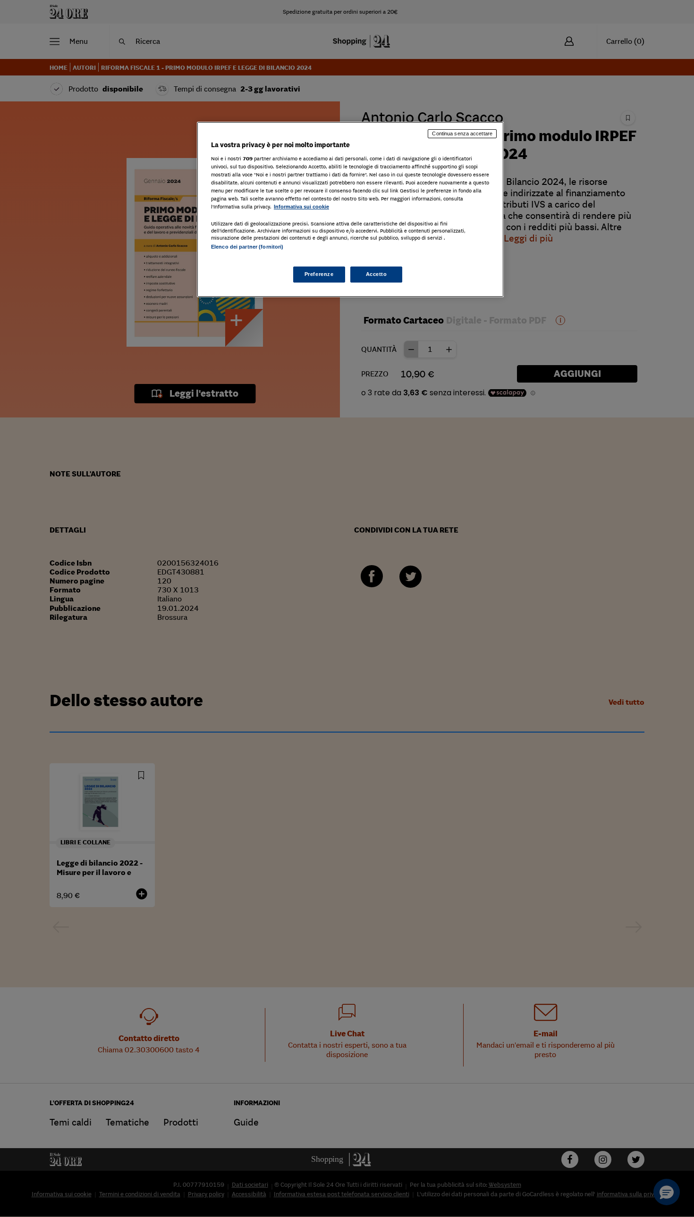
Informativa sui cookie (301, 206)
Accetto (376, 274)
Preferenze (319, 274)
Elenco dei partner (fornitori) (247, 247)
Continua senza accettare (462, 133)
